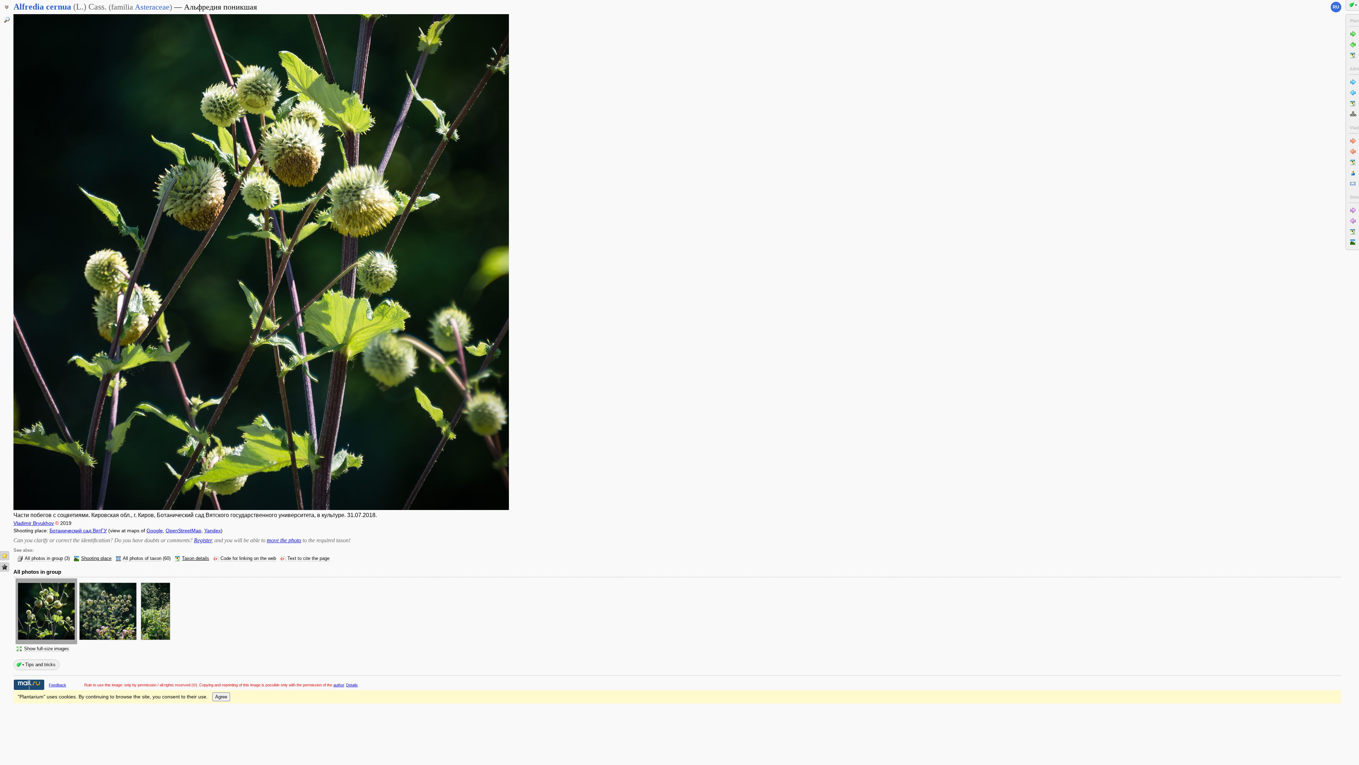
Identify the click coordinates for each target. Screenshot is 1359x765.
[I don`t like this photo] (4, 567)
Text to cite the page (308, 558)
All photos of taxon (142, 558)
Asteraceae (152, 6)
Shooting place (96, 558)
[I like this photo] (4, 555)
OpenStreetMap (183, 530)
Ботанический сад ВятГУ (78, 530)
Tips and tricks (40, 664)
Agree (221, 696)
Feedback (57, 685)
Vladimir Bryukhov (33, 523)
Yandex (212, 530)
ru (1336, 7)
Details (352, 685)
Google (155, 530)
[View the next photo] (457, 262)
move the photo (284, 540)
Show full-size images (46, 648)
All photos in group (44, 558)
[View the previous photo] (64, 262)
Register (203, 540)
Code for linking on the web (248, 558)
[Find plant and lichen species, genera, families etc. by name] (6, 20)
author (338, 685)
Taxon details (195, 558)
